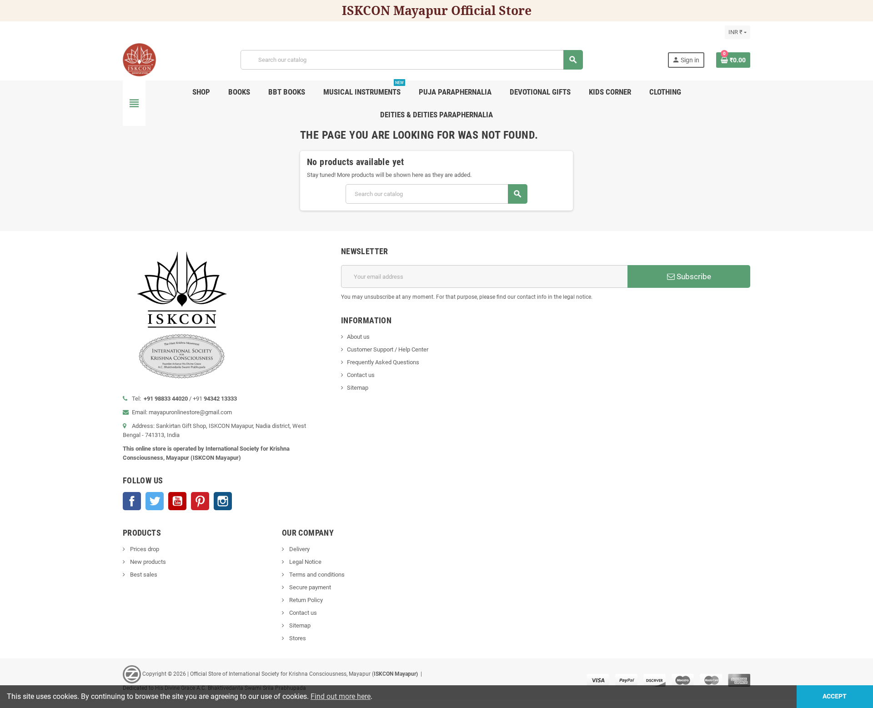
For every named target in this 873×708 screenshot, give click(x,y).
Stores (297, 638)
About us (358, 336)
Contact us (361, 375)
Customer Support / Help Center (387, 349)
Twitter (155, 501)
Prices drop (144, 549)
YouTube (177, 501)
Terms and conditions (316, 574)
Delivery (299, 549)
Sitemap (357, 387)
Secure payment (309, 587)
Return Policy (305, 600)
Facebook (132, 501)
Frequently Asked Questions (383, 362)
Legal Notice (304, 561)
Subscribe (693, 276)
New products (147, 561)
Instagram (223, 501)
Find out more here (341, 696)
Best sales (143, 574)
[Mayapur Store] (139, 59)
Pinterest (200, 501)
